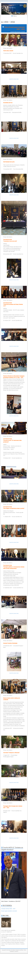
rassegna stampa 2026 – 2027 (8, 908)
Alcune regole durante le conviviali (9, 911)
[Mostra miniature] (14, 79)
